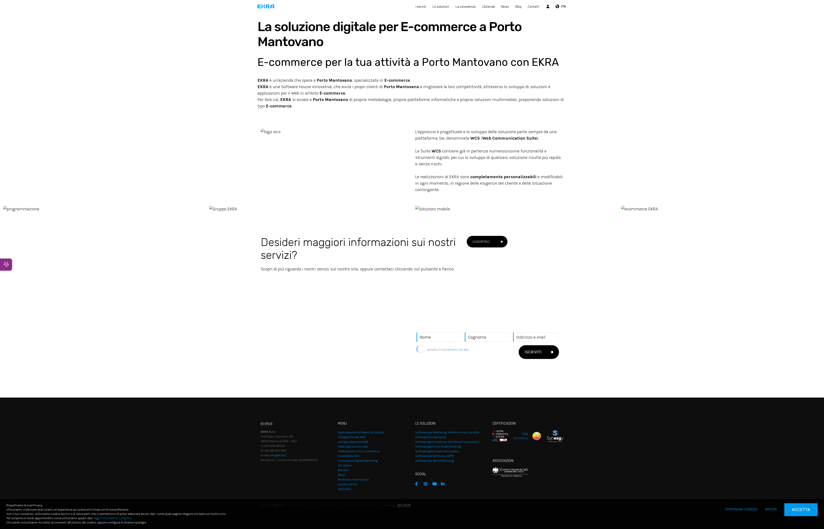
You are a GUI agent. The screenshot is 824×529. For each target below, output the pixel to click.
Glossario (344, 489)
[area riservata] (548, 6)
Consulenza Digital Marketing (358, 461)
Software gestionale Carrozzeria (437, 451)
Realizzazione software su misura (361, 432)
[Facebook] (418, 484)
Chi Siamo (345, 465)
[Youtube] (435, 484)
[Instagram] (427, 484)
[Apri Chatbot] (6, 265)
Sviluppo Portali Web (352, 437)
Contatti (533, 6)
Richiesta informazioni (353, 479)
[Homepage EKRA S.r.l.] (266, 6)
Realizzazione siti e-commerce (358, 451)
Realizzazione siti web (353, 446)
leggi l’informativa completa (113, 518)
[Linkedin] (444, 484)
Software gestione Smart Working (438, 446)
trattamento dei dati (455, 349)
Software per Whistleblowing (434, 461)
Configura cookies (741, 509)
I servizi (420, 6)
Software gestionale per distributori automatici (447, 442)
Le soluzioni (440, 6)
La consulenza (465, 6)
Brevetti (343, 470)
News (505, 6)
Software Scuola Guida (430, 437)
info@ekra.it (278, 455)
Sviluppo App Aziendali (353, 442)
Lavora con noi (348, 484)
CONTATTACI (481, 242)
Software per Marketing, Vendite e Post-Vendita (447, 432)
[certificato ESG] (552, 435)
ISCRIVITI (533, 352)
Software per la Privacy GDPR (434, 456)
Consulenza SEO (349, 456)
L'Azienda (488, 6)
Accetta (801, 509)
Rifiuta (771, 509)
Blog (518, 6)
